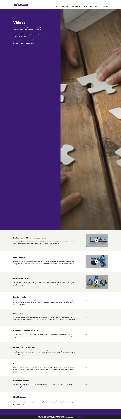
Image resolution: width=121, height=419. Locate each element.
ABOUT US (65, 6)
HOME (57, 6)
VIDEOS (85, 6)
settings (71, 417)
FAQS (96, 6)
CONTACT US (104, 6)
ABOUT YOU (75, 6)
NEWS (91, 6)
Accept (80, 417)
